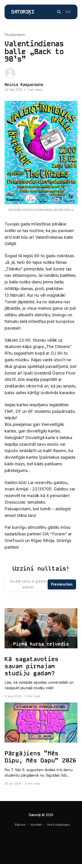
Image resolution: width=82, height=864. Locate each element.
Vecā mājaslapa (58, 824)
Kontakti (36, 824)
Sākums (20, 824)
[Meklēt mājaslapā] (59, 12)
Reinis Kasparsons (24, 84)
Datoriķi (22, 12)
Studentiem (15, 34)
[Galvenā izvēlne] (67, 11)
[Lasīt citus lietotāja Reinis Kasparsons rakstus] (10, 73)
